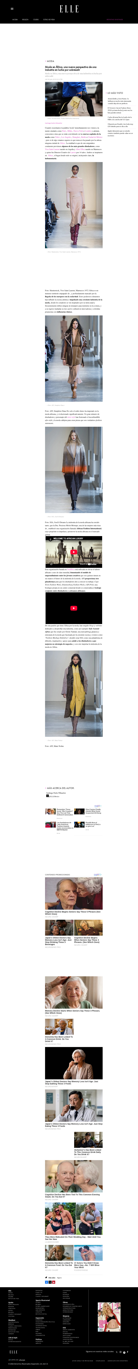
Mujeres (39, 1333)
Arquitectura (68, 1310)
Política (39, 1339)
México (38, 1343)
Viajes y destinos (15, 1326)
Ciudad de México (95, 137)
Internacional (41, 1325)
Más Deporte (40, 1310)
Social (65, 1331)
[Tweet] (50, 1282)
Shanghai (76, 137)
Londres (88, 131)
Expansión (40, 1318)
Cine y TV (39, 1292)
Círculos (11, 1308)
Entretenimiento (14, 1341)
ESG (37, 1331)
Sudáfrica (70, 569)
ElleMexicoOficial (129, 1351)
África (62, 143)
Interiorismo (68, 1312)
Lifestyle (39, 1312)
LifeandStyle (40, 1335)
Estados (66, 1294)
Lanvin (73, 152)
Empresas (39, 1320)
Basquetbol (40, 1308)
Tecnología (40, 1327)
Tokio (57, 137)
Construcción (68, 1304)
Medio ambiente (69, 1329)
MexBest (11, 1320)
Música (38, 1294)
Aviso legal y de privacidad (82, 1361)
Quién (10, 1302)
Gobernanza (67, 1333)
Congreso (67, 1290)
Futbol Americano (43, 1306)
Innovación (67, 1339)
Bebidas (11, 1324)
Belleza (25, 20)
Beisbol (38, 1304)
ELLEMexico (116, 1352)
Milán (69, 131)
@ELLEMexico (54, 796)
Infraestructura (69, 1308)
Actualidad (67, 1318)
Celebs (36, 20)
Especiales (67, 1323)
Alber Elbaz (80, 149)
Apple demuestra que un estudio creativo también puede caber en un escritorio (120, 133)
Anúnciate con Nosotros (118, 1361)
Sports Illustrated (43, 1300)
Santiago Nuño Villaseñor (53, 123)
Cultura (11, 1316)
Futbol (38, 1302)
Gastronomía (13, 1322)
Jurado (11, 1333)
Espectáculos (13, 1304)
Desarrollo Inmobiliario (72, 1306)
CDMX (65, 1292)
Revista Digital (41, 1314)
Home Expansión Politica (45, 1322)
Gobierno (39, 1341)
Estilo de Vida (13, 1332)
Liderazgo (67, 1320)
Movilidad (67, 1335)
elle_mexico (122, 1351)
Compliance (100, 1361)
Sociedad (66, 1298)
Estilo (10, 1339)
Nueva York (78, 131)
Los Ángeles (66, 137)
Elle (9, 1291)
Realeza (11, 1306)
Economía (40, 1323)
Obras (38, 1329)
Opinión (66, 1296)
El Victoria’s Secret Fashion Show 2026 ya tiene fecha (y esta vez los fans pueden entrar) (120, 110)
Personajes (12, 1328)
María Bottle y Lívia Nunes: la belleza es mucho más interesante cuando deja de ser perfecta (119, 101)
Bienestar (12, 1330)
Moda (15, 20)
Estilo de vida (49, 20)
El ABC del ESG (68, 1341)
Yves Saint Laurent (52, 149)
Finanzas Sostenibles (71, 1337)
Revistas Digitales (115, 19)
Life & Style (12, 1338)
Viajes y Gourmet (14, 1314)
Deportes (39, 1290)
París (64, 131)
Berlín (83, 137)
